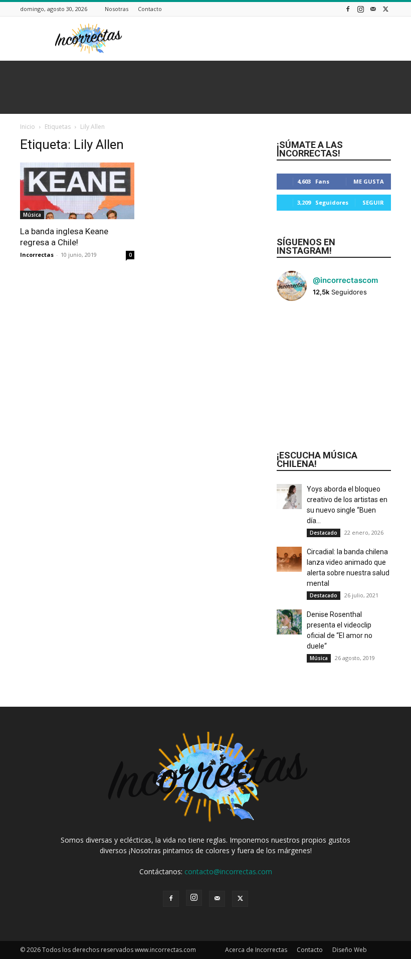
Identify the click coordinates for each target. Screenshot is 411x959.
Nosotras (116, 9)
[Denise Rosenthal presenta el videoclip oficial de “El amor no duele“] (289, 621)
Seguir (373, 202)
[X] (385, 9)
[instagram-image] (296, 328)
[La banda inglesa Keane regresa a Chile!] (77, 191)
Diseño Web (349, 949)
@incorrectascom (345, 280)
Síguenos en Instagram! (306, 246)
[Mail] (372, 9)
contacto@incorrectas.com (228, 871)
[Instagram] (360, 9)
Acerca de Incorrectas (256, 949)
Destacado (323, 532)
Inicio (27, 126)
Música (32, 214)
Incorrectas (37, 254)
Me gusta (368, 181)
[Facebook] (347, 9)
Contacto (150, 9)
